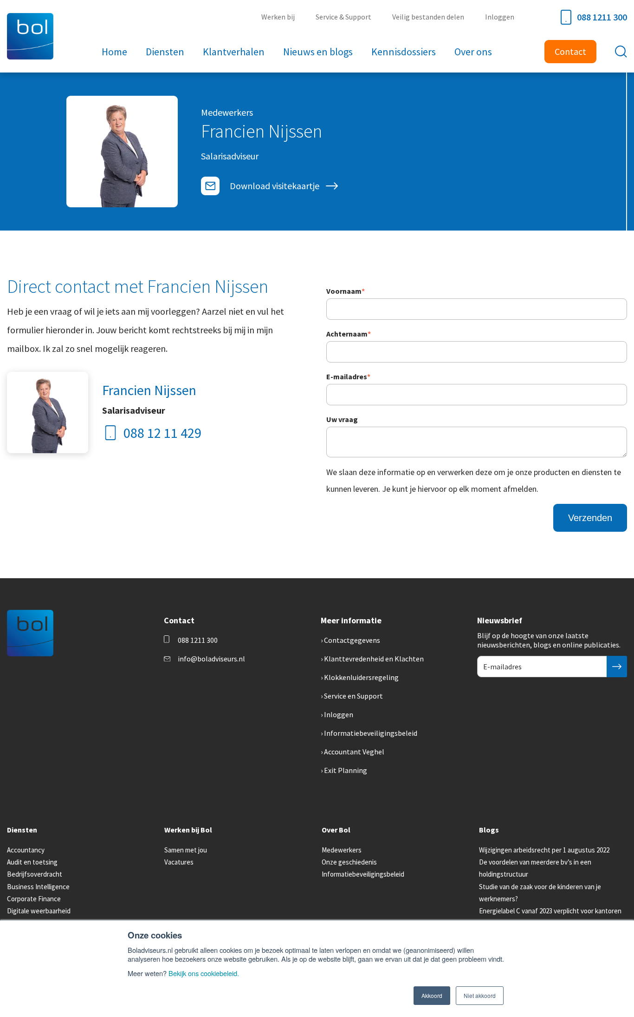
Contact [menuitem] (570, 51)
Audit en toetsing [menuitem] (32, 862)
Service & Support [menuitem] (343, 16)
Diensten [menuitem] (165, 51)
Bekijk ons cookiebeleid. (203, 973)
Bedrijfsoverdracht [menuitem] (34, 874)
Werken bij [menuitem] (278, 16)
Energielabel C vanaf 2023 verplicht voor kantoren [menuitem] (550, 910)
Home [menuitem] (114, 51)
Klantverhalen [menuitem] (234, 51)
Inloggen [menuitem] (499, 16)
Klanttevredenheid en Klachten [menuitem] (374, 658)
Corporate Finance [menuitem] (34, 898)
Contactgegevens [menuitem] (352, 640)
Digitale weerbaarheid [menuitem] (39, 910)
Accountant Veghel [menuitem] (354, 751)
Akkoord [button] (431, 995)
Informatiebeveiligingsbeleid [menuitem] (370, 733)
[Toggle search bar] (621, 52)
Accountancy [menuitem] (26, 849)
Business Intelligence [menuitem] (38, 886)
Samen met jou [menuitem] (185, 849)
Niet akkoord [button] (480, 995)
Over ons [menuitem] (473, 51)
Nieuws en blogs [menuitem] (318, 51)
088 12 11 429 (162, 433)
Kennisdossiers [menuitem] (403, 51)
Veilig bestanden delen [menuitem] (428, 16)
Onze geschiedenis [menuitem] (349, 862)
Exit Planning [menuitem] (345, 770)
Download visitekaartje (274, 186)
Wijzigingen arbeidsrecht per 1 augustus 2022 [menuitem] (544, 849)
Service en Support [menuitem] (353, 695)
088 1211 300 (602, 17)
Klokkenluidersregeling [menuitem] (361, 677)
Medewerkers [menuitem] (342, 849)
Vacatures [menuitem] (179, 862)
